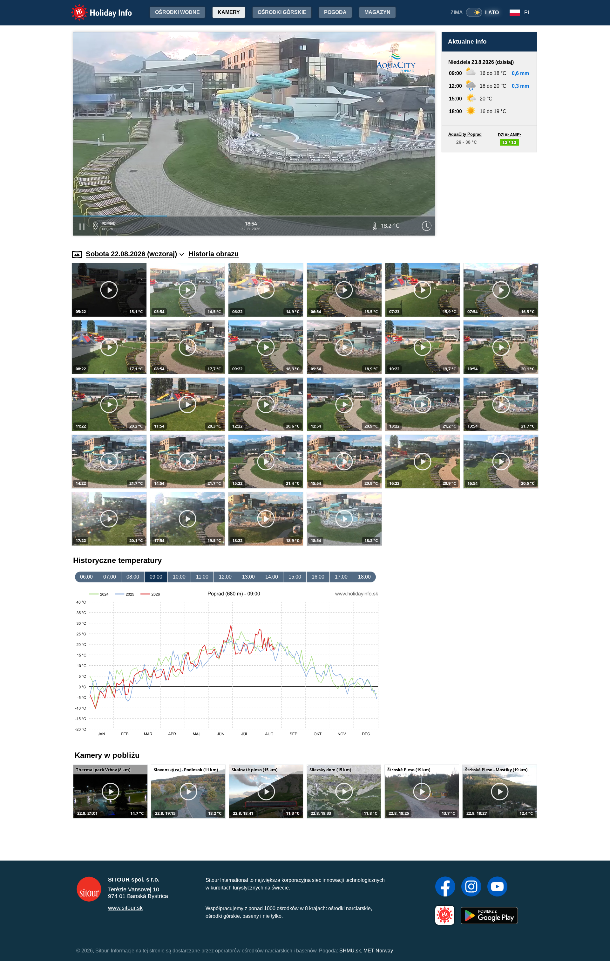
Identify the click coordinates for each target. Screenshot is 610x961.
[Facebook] (445, 887)
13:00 (248, 577)
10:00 (179, 577)
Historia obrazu (213, 254)
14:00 (271, 577)
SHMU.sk (350, 950)
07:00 (109, 577)
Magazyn (377, 12)
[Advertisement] (489, 195)
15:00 (294, 577)
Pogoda (335, 12)
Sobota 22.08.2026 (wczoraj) (131, 254)
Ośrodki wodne (177, 12)
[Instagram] (471, 887)
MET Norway (378, 950)
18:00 (364, 577)
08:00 (132, 577)
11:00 (202, 577)
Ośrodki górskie (282, 12)
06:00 (86, 577)
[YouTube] (497, 887)
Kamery (229, 12)
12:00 (225, 577)
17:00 (341, 577)
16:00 (318, 577)
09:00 (156, 577)
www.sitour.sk (125, 908)
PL (527, 12)
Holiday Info (95, 8)
